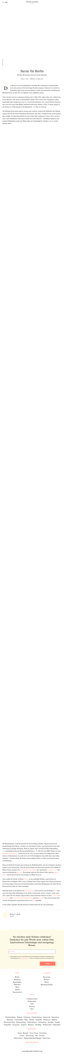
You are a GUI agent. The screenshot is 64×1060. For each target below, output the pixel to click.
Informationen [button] (32, 1029)
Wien (17, 987)
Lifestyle (32, 994)
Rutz (33, 900)
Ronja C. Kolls (24, 79)
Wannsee (31, 1024)
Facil (55, 891)
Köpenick (10, 1019)
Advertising (30, 1035)
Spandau (51, 1022)
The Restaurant (29, 891)
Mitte (26, 1019)
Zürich (17, 989)
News (32, 1009)
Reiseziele (46, 977)
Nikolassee (47, 1019)
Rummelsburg (21, 1022)
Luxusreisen (46, 973)
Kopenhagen (17, 982)
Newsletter (43, 1033)
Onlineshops (32, 1001)
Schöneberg (42, 1022)
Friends (41, 1035)
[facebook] (26, 1046)
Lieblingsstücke (32, 999)
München (17, 984)
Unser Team (34, 1033)
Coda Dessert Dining (19, 898)
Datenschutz (18, 1038)
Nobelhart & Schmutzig (9, 853)
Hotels (46, 982)
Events (22, 1035)
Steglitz (57, 1022)
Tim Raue (29, 898)
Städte (17, 973)
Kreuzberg (55, 1017)
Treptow (24, 1024)
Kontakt (25, 1033)
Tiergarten (16, 1024)
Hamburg (17, 979)
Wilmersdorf (47, 1024)
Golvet (26, 879)
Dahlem (19, 1017)
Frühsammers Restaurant (28, 870)
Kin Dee (19, 872)
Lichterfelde (19, 1019)
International (17, 992)
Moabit (31, 1019)
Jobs (36, 1035)
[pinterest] (34, 1046)
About (19, 1033)
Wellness (47, 979)
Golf (32, 1004)
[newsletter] (38, 1046)
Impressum (46, 1038)
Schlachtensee (32, 1022)
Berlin (17, 977)
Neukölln (39, 1019)
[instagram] (30, 1046)
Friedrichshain (37, 1017)
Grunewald (46, 1017)
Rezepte (32, 1006)
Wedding (38, 1024)
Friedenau (27, 1017)
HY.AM (40, 1051)
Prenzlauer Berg (9, 1022)
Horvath (41, 898)
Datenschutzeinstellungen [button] (32, 1038)
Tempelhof (7, 1024)
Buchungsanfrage (47, 984)
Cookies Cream (52, 870)
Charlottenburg (10, 1017)
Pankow (54, 1019)
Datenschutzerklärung (25, 958)
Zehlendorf (56, 1024)
